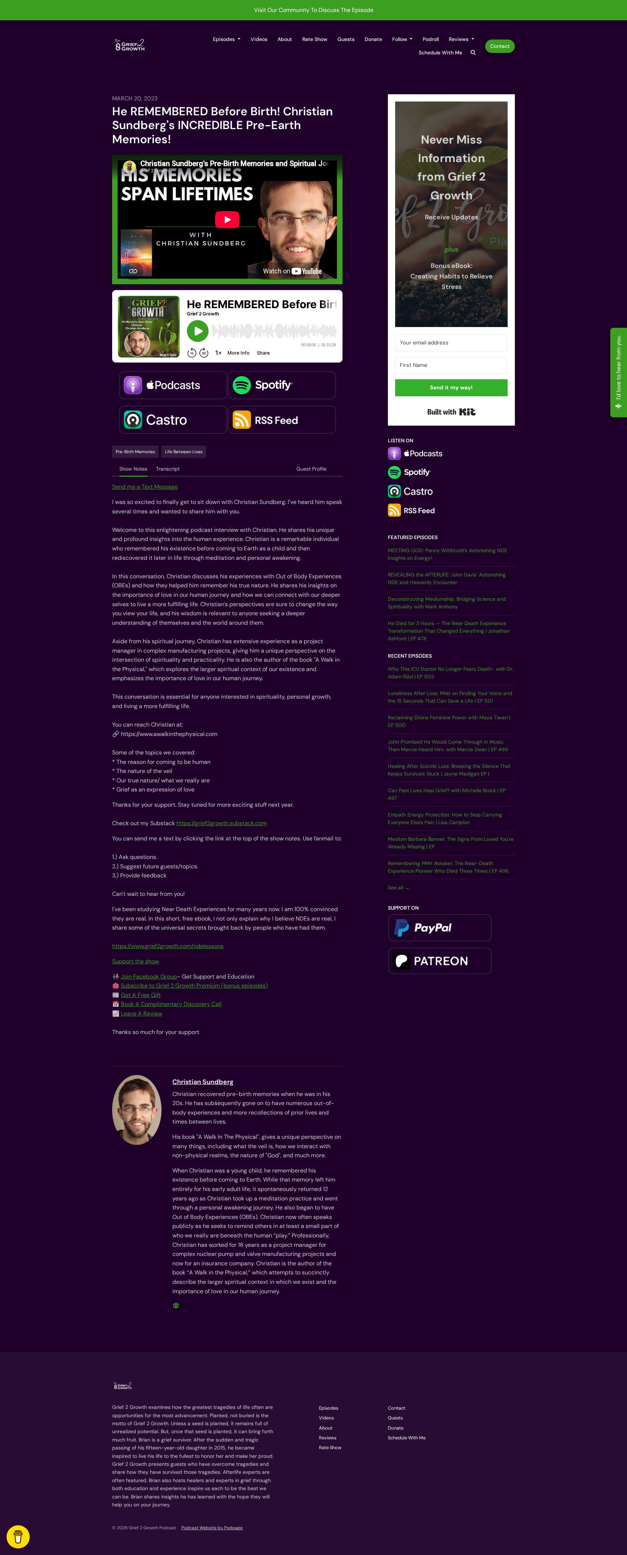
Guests (346, 39)
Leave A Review (141, 1013)
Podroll (431, 39)
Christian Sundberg (203, 1082)
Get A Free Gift (141, 995)
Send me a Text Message (145, 487)
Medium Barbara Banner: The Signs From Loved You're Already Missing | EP (450, 843)
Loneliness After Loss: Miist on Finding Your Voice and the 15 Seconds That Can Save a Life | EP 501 (450, 697)
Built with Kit (451, 411)
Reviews (459, 39)
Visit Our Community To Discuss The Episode (313, 10)
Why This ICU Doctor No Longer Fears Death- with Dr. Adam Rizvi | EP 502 (450, 673)
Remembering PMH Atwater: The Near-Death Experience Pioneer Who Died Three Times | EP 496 (448, 867)
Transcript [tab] (168, 469)
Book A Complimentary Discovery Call (171, 1004)
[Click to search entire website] (473, 52)
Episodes (224, 39)
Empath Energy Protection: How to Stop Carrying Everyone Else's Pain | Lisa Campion (445, 818)
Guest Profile (311, 469)
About (285, 39)
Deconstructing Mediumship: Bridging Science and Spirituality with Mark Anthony (447, 603)
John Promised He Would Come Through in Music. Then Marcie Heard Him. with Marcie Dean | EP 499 (448, 746)
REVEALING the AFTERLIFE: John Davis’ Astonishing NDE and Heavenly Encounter (447, 578)
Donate (373, 39)
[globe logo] (176, 1306)
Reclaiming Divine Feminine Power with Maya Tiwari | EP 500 (449, 721)
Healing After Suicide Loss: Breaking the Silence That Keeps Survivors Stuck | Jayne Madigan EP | (449, 770)
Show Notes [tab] (133, 469)
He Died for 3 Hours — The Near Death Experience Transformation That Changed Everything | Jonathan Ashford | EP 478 (449, 631)
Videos (259, 39)
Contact (500, 46)
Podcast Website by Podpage (212, 1528)
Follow (400, 39)
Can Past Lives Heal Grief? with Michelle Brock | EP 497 (447, 794)
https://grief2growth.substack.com (221, 823)
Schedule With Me (440, 52)
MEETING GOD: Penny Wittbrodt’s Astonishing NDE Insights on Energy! (447, 554)
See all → (399, 887)
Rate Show (314, 39)
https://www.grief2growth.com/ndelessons (168, 946)
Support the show (135, 961)
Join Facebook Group (149, 976)
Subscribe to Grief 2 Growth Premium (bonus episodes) (194, 985)
